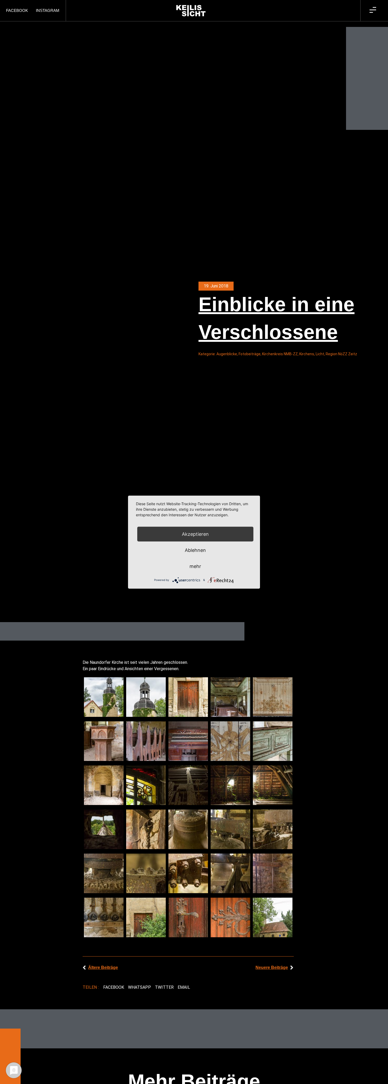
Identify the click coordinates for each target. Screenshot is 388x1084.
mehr (195, 566)
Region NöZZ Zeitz (341, 354)
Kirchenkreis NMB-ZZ (280, 354)
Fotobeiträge (250, 354)
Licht (320, 354)
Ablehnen (195, 550)
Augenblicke (226, 354)
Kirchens (306, 354)
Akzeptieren (195, 534)
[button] (113, 987)
